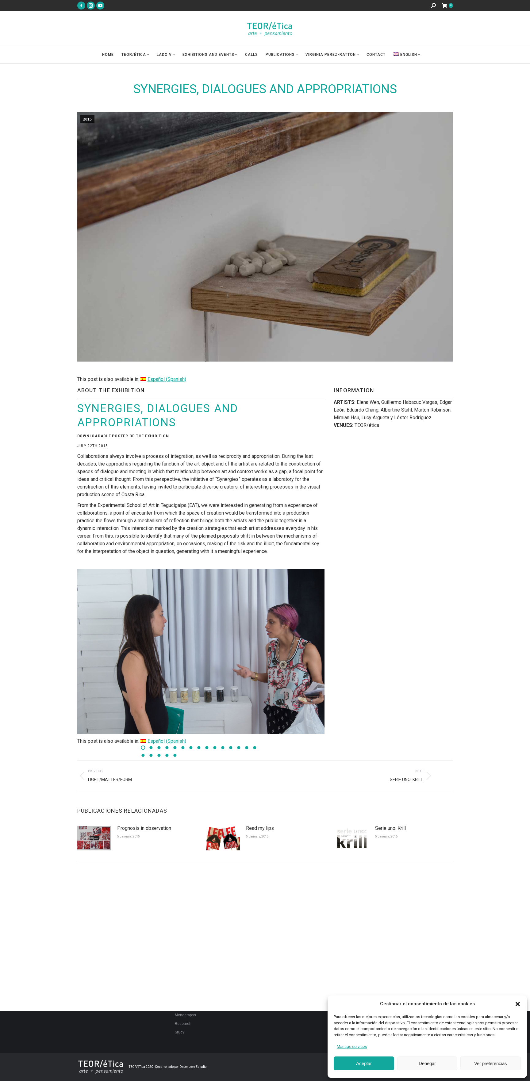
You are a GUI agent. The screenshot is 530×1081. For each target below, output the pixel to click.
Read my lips (260, 828)
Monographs (185, 1015)
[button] (518, 1004)
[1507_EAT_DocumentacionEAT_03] (201, 651)
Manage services (352, 1046)
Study (179, 1032)
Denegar (427, 1063)
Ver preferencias (490, 1063)
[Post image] (94, 838)
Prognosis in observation (144, 828)
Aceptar (364, 1063)
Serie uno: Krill (390, 828)
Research (183, 1024)
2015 (87, 119)
